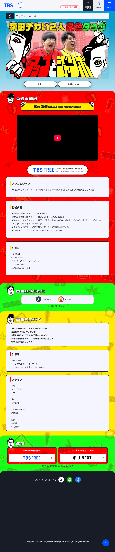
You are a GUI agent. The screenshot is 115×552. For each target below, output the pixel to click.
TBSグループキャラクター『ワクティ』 (21, 5)
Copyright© (30, 542)
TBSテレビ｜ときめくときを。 (8, 5)
